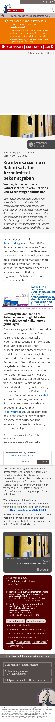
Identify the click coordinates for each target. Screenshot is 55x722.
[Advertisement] (27, 85)
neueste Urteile (14, 46)
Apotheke (11, 625)
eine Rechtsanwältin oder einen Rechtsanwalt (23, 715)
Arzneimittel (13, 629)
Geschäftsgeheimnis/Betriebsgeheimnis (26, 633)
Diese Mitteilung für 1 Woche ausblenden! (30, 41)
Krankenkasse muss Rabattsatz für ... (30, 15)
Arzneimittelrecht (15, 621)
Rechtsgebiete (34, 46)
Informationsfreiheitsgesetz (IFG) (23, 637)
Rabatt (10, 641)
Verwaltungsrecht (35, 621)
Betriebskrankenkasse (33, 629)
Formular (40, 718)
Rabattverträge (14, 645)
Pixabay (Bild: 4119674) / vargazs (42, 114)
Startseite (11, 455)
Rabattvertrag (39, 641)
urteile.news (19, 708)
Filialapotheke (26, 625)
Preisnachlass (23, 641)
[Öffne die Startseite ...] (19, 8)
